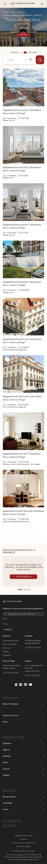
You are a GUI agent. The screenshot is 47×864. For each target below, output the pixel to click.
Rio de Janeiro (9, 797)
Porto (5, 763)
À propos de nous (10, 641)
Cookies (23, 839)
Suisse (10, 826)
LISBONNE (37, 15)
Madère (6, 775)
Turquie (12, 821)
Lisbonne (7, 743)
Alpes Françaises (10, 704)
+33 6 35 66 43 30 (10, 673)
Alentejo (7, 756)
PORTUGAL (21, 12)
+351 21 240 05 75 (32, 675)
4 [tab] (24, 589)
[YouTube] (30, 684)
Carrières (7, 655)
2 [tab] (20, 589)
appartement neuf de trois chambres (23, 511)
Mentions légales (23, 846)
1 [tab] (18, 589)
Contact (23, 34)
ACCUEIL (6, 12)
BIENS (13, 12)
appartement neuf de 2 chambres (21, 454)
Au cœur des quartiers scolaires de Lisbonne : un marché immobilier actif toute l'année (23, 567)
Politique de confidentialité (23, 843)
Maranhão (7, 803)
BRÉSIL (10, 791)
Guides (6, 652)
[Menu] (42, 4)
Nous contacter (10, 644)
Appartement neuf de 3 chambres (22, 110)
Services (6, 648)
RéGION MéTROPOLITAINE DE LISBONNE (17, 15)
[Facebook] (20, 684)
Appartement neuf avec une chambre (24, 339)
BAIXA (5, 18)
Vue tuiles (32, 52)
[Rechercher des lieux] (5, 4)
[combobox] (16, 60)
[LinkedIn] (25, 684)
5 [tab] (27, 589)
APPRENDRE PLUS (23, 577)
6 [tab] (29, 589)
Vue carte (14, 52)
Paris (5, 722)
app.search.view (23, 52)
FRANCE (11, 698)
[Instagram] (16, 684)
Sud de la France (10, 716)
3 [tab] (22, 589)
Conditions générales (23, 835)
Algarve (6, 750)
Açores (6, 769)
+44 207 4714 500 (33, 648)
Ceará (5, 810)
